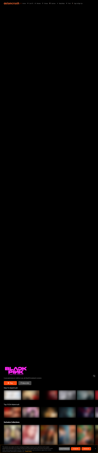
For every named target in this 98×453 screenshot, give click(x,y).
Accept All (75, 448)
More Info (25, 383)
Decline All (86, 448)
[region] (49, 449)
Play (11, 383)
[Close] (95, 448)
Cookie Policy (28, 451)
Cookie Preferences (64, 448)
